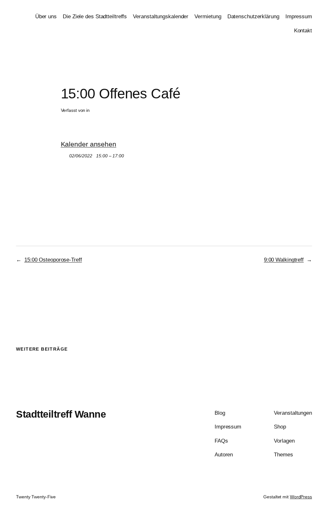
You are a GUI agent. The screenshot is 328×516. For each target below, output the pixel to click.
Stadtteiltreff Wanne (61, 414)
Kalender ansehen (88, 144)
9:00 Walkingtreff (284, 259)
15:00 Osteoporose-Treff (53, 259)
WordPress (301, 496)
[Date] (64, 154)
